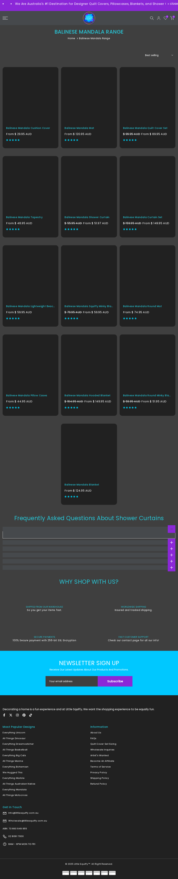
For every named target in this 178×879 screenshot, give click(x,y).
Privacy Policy (98, 772)
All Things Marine (13, 761)
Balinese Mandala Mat (79, 128)
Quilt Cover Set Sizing (103, 744)
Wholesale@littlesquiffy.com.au (27, 820)
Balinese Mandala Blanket (81, 484)
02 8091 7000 (16, 836)
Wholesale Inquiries (102, 749)
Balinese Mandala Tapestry (24, 217)
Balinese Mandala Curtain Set (142, 217)
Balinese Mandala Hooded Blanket (87, 395)
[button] (13, 139)
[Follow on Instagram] (17, 715)
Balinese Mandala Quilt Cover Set (145, 128)
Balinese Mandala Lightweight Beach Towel (35, 306)
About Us (95, 732)
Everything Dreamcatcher (18, 744)
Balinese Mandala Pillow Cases (26, 395)
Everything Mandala (15, 789)
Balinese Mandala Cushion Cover (28, 128)
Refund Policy (98, 783)
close (173, 3)
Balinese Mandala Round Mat (142, 306)
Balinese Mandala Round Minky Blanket (149, 395)
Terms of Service (100, 766)
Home (71, 38)
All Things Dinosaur (14, 738)
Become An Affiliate (102, 761)
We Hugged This (12, 772)
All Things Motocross (15, 795)
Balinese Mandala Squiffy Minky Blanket (90, 306)
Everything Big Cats (14, 755)
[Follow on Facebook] (4, 715)
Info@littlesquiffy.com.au (23, 813)
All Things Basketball (15, 749)
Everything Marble (14, 778)
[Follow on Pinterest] (24, 715)
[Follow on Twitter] (10, 715)
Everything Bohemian (15, 766)
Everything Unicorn (14, 732)
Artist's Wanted (99, 755)
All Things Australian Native (19, 783)
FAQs (93, 738)
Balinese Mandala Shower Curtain (86, 217)
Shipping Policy (99, 778)
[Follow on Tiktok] (30, 715)
